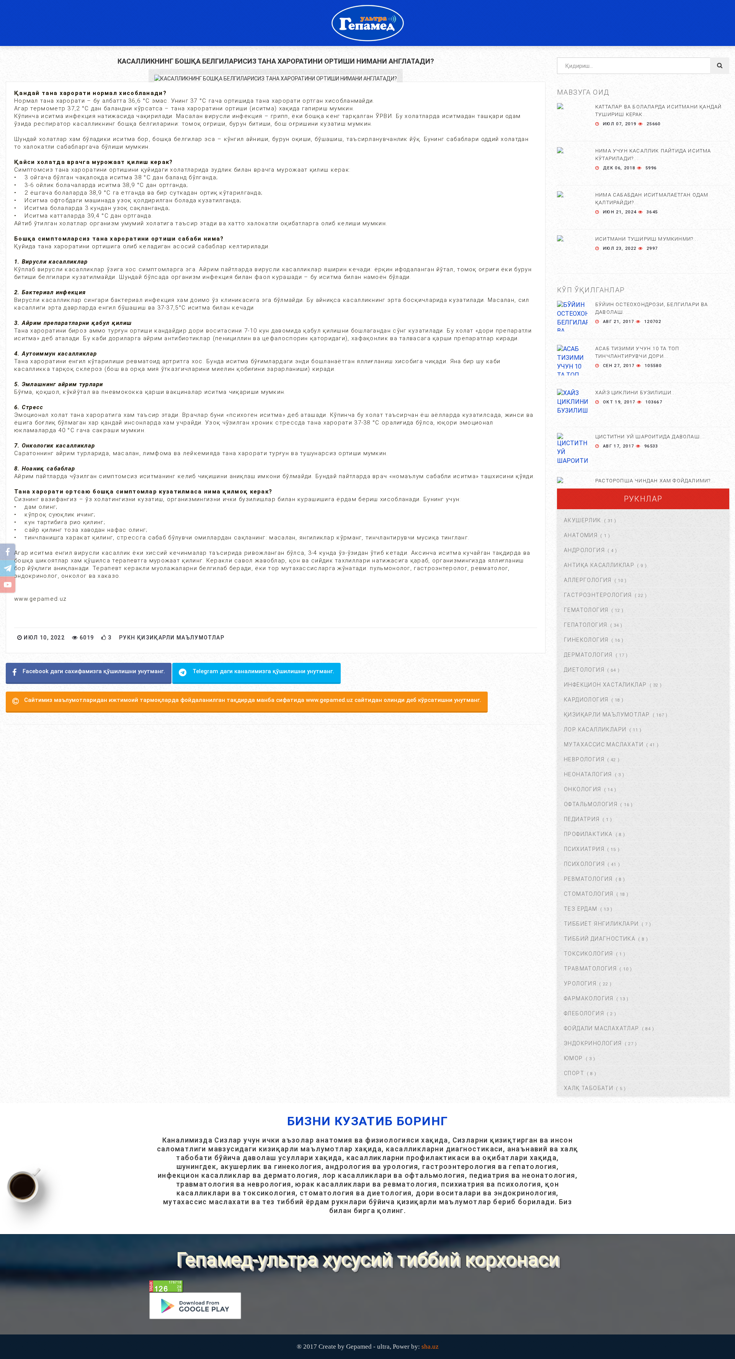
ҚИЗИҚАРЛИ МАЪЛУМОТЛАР (607, 714)
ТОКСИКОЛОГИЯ (588, 954)
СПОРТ (574, 1073)
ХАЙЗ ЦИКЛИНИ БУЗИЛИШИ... (635, 392)
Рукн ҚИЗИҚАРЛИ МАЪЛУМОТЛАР (171, 637)
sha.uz (430, 1346)
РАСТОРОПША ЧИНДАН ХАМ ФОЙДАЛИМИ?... (655, 481)
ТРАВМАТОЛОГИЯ (590, 969)
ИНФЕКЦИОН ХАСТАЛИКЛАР (605, 685)
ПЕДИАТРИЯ (582, 819)
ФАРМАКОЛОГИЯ (589, 998)
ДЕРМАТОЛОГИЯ (588, 655)
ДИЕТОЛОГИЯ (584, 670)
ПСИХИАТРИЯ (584, 849)
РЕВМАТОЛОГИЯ (588, 879)
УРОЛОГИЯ (580, 983)
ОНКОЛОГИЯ (582, 789)
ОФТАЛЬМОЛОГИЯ (590, 804)
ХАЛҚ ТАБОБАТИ (588, 1088)
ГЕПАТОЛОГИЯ (585, 625)
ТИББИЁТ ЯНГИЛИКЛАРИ (601, 924)
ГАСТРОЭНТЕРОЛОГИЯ (598, 595)
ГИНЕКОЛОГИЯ (586, 640)
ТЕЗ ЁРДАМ (581, 909)
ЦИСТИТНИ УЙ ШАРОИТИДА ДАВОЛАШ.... (650, 436)
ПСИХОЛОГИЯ (584, 864)
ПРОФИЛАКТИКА (588, 834)
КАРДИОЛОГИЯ (586, 700)
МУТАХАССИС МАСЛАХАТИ (604, 744)
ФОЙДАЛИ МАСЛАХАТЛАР (601, 1028)
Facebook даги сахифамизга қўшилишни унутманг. (94, 671)
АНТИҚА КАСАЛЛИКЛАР (599, 565)
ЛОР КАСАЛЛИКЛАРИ (595, 729)
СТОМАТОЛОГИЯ (589, 894)
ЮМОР (573, 1058)
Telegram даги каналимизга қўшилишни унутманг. (263, 671)
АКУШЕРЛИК (582, 520)
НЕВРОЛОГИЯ (584, 759)
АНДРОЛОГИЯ (584, 550)
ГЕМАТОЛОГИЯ (586, 610)
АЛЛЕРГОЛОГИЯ (588, 580)
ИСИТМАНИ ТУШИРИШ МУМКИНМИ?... (646, 239)
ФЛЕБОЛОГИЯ (584, 1013)
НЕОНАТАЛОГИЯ (588, 774)
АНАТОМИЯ (581, 535)
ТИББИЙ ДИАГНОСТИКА (599, 939)
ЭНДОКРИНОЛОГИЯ (593, 1043)
